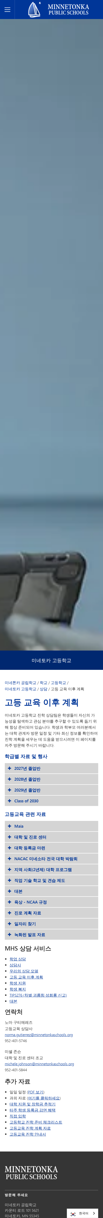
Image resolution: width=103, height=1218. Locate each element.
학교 (43, 683)
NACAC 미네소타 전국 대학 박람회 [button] (46, 859)
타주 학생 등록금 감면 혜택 (33, 1110)
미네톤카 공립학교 (20, 683)
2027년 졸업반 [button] (27, 768)
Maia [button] (18, 826)
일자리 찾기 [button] (25, 924)
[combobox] (82, 1213)
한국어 (83, 1213)
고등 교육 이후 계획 (26, 977)
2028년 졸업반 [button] (27, 779)
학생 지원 (18, 983)
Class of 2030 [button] (26, 801)
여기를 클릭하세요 (44, 1098)
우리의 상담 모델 (24, 971)
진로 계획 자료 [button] (27, 913)
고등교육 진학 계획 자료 (30, 1128)
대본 (13, 1001)
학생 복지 (18, 989)
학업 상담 (18, 959)
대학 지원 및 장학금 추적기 (33, 1104)
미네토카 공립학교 (32, 3)
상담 (43, 689)
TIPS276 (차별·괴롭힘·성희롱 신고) (38, 995)
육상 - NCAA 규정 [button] (30, 902)
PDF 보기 (35, 1092)
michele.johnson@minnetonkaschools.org (39, 1063)
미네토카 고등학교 (51, 660)
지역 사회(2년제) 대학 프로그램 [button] (43, 869)
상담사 (15, 965)
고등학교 (58, 683)
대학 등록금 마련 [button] (29, 848)
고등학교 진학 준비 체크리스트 (36, 1122)
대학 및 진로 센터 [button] (30, 837)
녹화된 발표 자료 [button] (29, 935)
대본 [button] (18, 891)
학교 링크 (31, 1172)
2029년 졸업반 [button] (27, 790)
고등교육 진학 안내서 (28, 1134)
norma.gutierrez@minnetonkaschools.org (39, 1034)
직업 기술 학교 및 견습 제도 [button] (39, 880)
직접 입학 (18, 1116)
